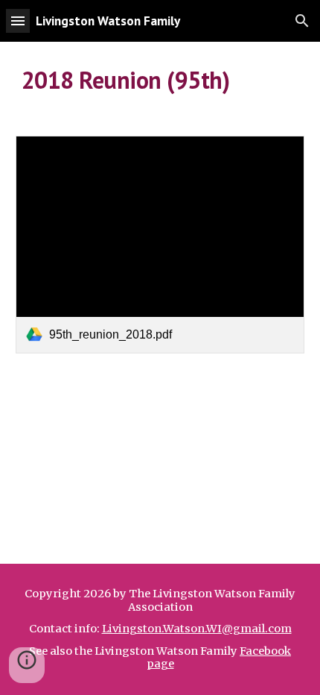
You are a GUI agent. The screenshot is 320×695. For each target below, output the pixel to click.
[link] (160, 244)
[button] (18, 20)
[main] (160, 80)
